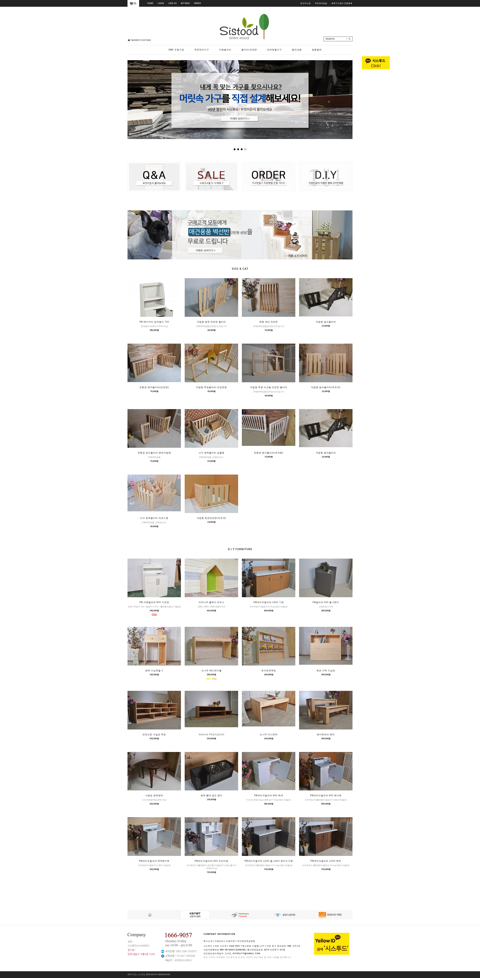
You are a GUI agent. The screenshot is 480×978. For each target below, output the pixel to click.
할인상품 (297, 49)
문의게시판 (305, 3)
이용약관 (230, 941)
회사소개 (207, 941)
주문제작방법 (321, 3)
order (197, 3)
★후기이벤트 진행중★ (341, 3)
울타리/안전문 (249, 49)
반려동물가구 (274, 49)
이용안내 (219, 941)
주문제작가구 (201, 49)
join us (172, 3)
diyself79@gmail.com (246, 953)
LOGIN (161, 3)
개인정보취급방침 (246, 941)
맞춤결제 (317, 49)
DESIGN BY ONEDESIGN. (158, 974)
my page (185, 3)
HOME (150, 3)
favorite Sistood (141, 40)
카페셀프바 (225, 49)
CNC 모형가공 (176, 49)
